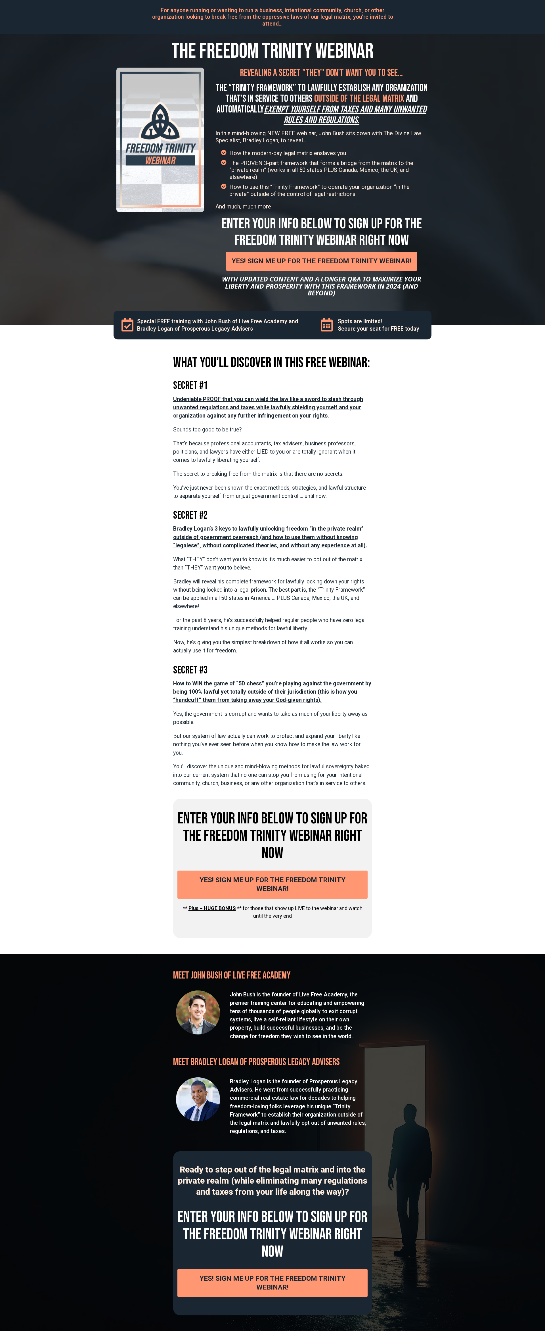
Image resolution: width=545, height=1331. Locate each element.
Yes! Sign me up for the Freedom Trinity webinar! (322, 261)
